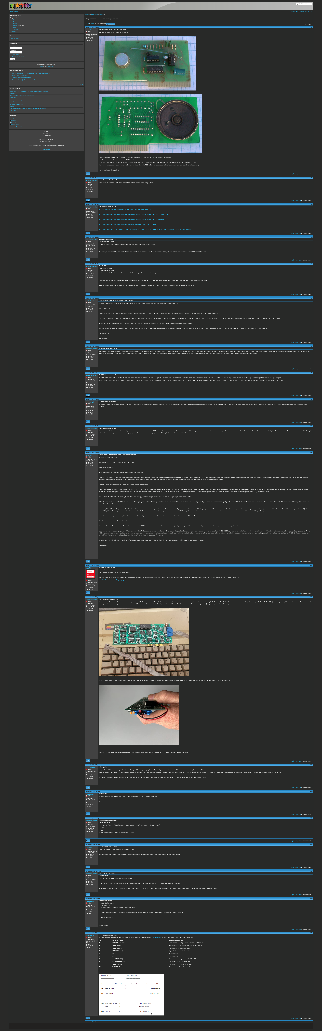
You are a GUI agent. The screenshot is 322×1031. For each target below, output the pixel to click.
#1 (312, 27)
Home (11, 11)
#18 (311, 871)
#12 (311, 565)
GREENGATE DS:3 (17, 82)
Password (13, 50)
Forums (16, 11)
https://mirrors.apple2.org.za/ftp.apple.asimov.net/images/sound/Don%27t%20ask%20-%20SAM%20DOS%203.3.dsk (133, 214)
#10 (311, 426)
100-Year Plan (303, 11)
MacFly (88, 568)
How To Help (294, 11)
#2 (312, 177)
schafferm (13, 102)
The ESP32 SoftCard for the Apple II (21, 77)
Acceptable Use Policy (17, 126)
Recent (21, 11)
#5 (312, 264)
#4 (312, 237)
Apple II (101, 14)
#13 (311, 597)
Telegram (15, 29)
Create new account (17, 54)
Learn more (13, 31)
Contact (310, 11)
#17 (311, 844)
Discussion (94, 14)
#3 (312, 204)
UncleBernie (90, 30)
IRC (14, 19)
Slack (14, 27)
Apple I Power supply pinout (19, 75)
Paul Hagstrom (156, 937)
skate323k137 (91, 240)
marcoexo (90, 794)
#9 (312, 399)
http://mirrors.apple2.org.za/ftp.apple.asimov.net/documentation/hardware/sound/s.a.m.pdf (125, 209)
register (92, 23)
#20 (311, 933)
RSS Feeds (14, 122)
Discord (15, 23)
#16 (311, 818)
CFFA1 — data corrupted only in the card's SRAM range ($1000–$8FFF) (31, 73)
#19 (311, 898)
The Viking (13, 110)
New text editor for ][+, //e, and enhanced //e (23, 80)
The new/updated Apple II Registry (19, 100)
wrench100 (13, 97)
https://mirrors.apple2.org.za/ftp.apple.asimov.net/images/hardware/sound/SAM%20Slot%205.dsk (127, 224)
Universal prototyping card (17, 104)
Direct (41, 66)
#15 (311, 791)
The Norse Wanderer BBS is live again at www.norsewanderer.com (28, 108)
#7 (312, 346)
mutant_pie (90, 402)
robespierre (90, 767)
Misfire (15, 25)
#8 (312, 372)
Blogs (12, 118)
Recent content (15, 38)
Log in (87, 23)
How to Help (46, 149)
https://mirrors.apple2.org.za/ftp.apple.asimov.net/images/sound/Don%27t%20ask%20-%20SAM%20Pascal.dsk (132, 219)
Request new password (18, 56)
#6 (312, 298)
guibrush (12, 93)
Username (13, 46)
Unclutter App (49, 66)
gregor (12, 106)
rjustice (89, 847)
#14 (311, 765)
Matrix (15, 21)
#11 (311, 452)
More (81, 84)
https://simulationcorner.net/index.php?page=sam (113, 580)
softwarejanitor (91, 180)
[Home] (21, 8)
